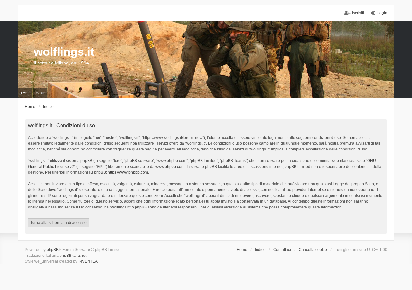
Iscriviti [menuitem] (358, 13)
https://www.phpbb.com (128, 172)
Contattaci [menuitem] (282, 249)
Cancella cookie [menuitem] (313, 249)
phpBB (53, 249)
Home (242, 249)
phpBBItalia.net (73, 255)
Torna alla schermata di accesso (58, 222)
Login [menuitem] (382, 13)
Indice (260, 249)
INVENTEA (88, 261)
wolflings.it (64, 51)
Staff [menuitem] (40, 93)
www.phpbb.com (169, 166)
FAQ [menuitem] (24, 93)
